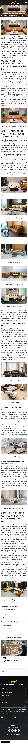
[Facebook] (9, 730)
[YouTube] (14, 622)
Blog (3, 617)
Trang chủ (3, 11)
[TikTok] (11, 622)
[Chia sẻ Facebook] (8, 622)
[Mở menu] (26, 2)
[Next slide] (24, 671)
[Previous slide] (20, 671)
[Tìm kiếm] (23, 2)
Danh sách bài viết (10, 11)
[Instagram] (17, 622)
